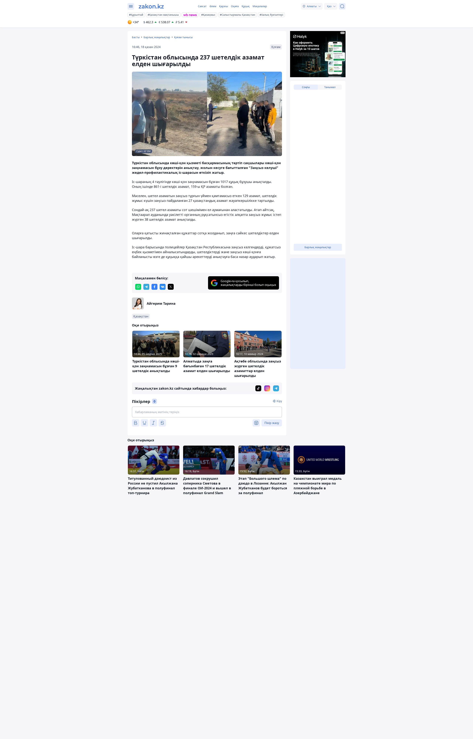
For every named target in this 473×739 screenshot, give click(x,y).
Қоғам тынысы (183, 37)
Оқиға (235, 6)
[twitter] (170, 286)
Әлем (213, 6)
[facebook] (154, 286)
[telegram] (146, 286)
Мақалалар (260, 6)
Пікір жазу (271, 423)
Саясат (202, 6)
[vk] (162, 286)
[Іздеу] (342, 6)
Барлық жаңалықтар (157, 37)
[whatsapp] (138, 286)
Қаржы (223, 6)
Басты (136, 37)
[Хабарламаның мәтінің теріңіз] (207, 412)
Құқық (246, 6)
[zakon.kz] (151, 6)
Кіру (279, 401)
